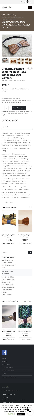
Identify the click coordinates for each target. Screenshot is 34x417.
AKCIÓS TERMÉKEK (7, 262)
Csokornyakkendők (12, 98)
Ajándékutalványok (7, 260)
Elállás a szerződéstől (8, 370)
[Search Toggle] (30, 2)
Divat (19, 98)
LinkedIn (9, 120)
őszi (20, 102)
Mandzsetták (6, 273)
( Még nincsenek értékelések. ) (17, 80)
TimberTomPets (7, 294)
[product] (9, 221)
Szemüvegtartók (7, 289)
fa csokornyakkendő (26, 100)
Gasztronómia (6, 282)
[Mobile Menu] (30, 7)
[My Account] (22, 2)
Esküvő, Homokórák (8, 277)
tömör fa (4, 102)
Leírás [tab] (7, 127)
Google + (13, 120)
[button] (25, 301)
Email (16, 120)
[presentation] (4, 45)
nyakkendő (8, 100)
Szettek (4, 292)
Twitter (6, 120)
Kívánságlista (6, 364)
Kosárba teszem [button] (9, 243)
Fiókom (5, 361)
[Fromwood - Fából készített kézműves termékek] (7, 7)
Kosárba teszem (20, 108)
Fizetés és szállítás (8, 367)
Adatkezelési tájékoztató (9, 377)
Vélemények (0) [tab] (9, 202)
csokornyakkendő (16, 100)
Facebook (3, 120)
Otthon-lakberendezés (8, 287)
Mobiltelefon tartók (7, 284)
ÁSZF (4, 374)
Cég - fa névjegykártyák (9, 265)
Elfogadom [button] (21, 414)
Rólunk (5, 358)
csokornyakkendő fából (12, 102)
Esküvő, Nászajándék (8, 279)
